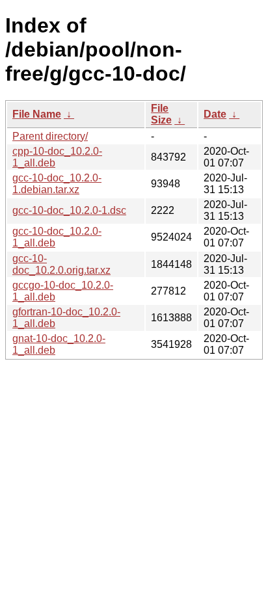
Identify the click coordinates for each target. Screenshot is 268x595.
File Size (161, 114)
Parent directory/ (50, 136)
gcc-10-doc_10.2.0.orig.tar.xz (61, 264)
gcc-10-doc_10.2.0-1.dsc (69, 210)
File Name (36, 114)
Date (215, 114)
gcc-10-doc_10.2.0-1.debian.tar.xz (56, 183)
